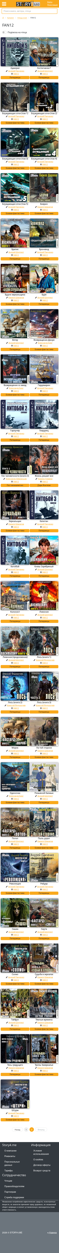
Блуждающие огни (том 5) (15, 204)
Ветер (15, 339)
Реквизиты (9, 1156)
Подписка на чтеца (17, 32)
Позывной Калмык (44, 793)
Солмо (15, 974)
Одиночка (15, 793)
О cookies (38, 1159)
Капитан (44, 521)
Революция (15, 883)
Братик (15, 249)
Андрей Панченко (16, 71)
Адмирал (15, 68)
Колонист (15, 611)
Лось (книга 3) (44, 702)
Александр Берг (45, 343)
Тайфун (15, 1019)
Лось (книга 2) (15, 702)
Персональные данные (12, 1163)
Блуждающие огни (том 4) (44, 158)
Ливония (44, 611)
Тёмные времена (44, 1019)
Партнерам (10, 1191)
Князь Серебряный (44, 566)
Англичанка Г (44, 68)
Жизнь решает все (44, 475)
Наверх (53, 1232)
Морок (15, 747)
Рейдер (44, 883)
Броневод (44, 249)
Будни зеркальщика (15, 294)
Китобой (15, 566)
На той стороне (44, 747)
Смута (44, 929)
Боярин (44, 204)
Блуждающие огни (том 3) (15, 158)
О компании (10, 1150)
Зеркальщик (15, 521)
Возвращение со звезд (15, 385)
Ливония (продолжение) (15, 657)
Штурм (15, 1110)
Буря (44, 294)
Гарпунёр (15, 430)
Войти (49, 2)
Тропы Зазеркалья (44, 1064)
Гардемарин (44, 385)
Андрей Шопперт (45, 71)
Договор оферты (41, 1165)
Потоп (15, 838)
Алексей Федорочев (45, 660)
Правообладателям (14, 1186)
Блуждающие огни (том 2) (44, 113)
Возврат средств (41, 1170)
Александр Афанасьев (16, 479)
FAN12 (16, 74)
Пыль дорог (44, 838)
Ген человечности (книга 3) (15, 475)
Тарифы (8, 1170)
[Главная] (3, 17)
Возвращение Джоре (44, 339)
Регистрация (52, 4)
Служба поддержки (14, 1197)
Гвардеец (44, 430)
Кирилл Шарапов (45, 207)
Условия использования (41, 1152)
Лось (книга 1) (44, 657)
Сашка (15, 929)
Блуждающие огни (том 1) (15, 113)
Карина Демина (45, 479)
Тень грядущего (15, 1064)
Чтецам (8, 1180)
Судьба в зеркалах (44, 974)
